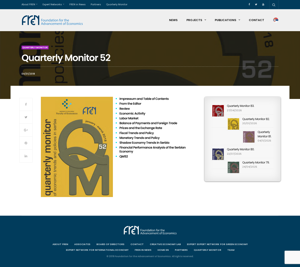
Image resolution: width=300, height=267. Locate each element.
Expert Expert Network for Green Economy (217, 244)
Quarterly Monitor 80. (240, 149)
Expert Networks (52, 4)
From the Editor (130, 103)
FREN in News (77, 4)
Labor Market (129, 118)
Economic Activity (132, 113)
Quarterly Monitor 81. (264, 134)
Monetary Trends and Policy (139, 138)
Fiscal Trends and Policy (136, 133)
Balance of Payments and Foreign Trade (148, 123)
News (173, 20)
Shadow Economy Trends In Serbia (144, 142)
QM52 (123, 156)
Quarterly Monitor (116, 4)
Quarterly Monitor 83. (240, 106)
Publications (225, 20)
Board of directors (110, 244)
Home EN (163, 250)
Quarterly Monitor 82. (255, 119)
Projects (194, 20)
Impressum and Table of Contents (144, 99)
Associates (82, 244)
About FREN (28, 4)
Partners (96, 4)
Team (230, 250)
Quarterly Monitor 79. (255, 162)
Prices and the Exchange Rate (140, 128)
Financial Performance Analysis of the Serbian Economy (152, 149)
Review (124, 108)
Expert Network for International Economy (97, 250)
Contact (256, 20)
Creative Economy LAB (165, 244)
